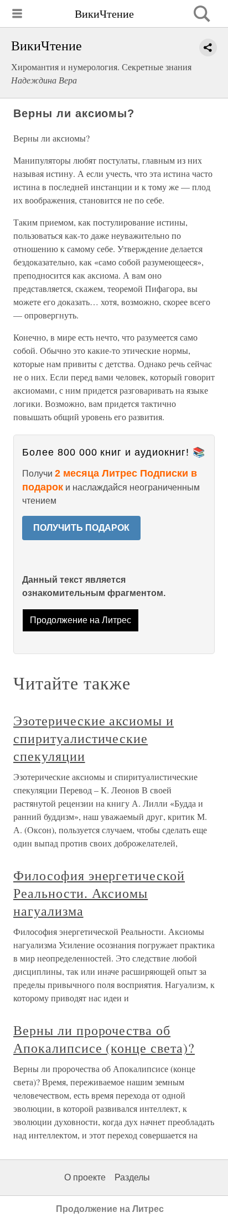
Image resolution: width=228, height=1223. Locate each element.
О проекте (85, 1177)
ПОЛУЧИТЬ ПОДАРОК (81, 527)
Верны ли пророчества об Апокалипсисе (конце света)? (104, 1039)
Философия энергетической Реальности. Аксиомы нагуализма (99, 892)
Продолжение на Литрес (80, 620)
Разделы (132, 1177)
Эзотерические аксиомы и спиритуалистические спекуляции (93, 738)
